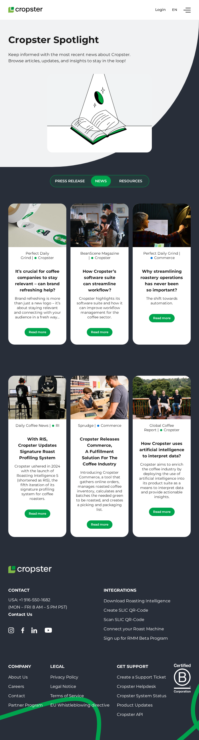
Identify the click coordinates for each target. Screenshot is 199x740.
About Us (18, 677)
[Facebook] (22, 630)
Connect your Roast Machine (134, 628)
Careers (16, 686)
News (101, 181)
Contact (16, 695)
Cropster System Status (141, 695)
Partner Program (25, 705)
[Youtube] (48, 630)
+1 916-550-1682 (34, 599)
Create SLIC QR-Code (126, 610)
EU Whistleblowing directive (80, 705)
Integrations (120, 590)
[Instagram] (11, 630)
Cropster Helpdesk (136, 686)
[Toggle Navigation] (187, 10)
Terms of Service (67, 695)
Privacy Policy (64, 677)
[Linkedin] (34, 630)
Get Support (132, 666)
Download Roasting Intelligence (137, 600)
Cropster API (130, 714)
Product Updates (135, 705)
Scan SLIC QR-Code (124, 619)
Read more (37, 332)
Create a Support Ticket (141, 677)
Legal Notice (63, 686)
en (174, 10)
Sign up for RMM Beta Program (136, 638)
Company (19, 666)
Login (160, 10)
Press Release (70, 181)
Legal (57, 666)
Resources (130, 181)
